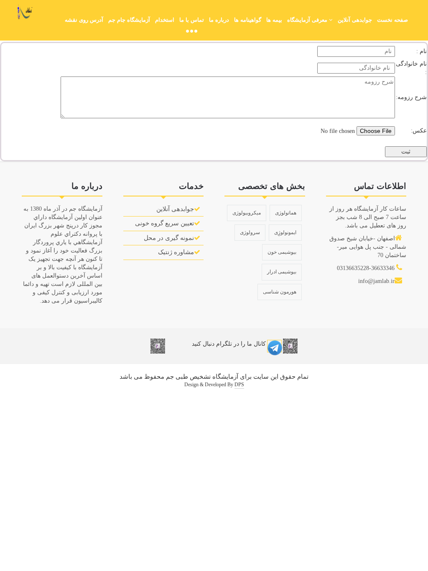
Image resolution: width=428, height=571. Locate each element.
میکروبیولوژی (246, 213)
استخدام (164, 20)
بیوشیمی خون (282, 252)
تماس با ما (191, 20)
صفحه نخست (392, 20)
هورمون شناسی (279, 292)
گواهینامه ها (247, 20)
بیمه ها (274, 20)
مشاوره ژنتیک (176, 252)
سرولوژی (250, 232)
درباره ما (219, 20)
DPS (239, 384)
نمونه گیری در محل (169, 238)
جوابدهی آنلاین (355, 20)
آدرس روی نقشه (84, 20)
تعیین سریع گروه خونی (164, 223)
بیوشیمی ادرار (281, 272)
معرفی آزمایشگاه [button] (308, 20)
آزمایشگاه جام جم (129, 20)
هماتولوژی (285, 213)
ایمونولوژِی (285, 232)
